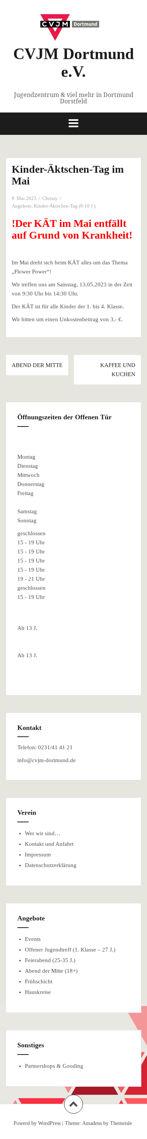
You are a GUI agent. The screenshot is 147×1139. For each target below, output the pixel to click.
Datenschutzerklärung (51, 865)
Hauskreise (38, 992)
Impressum (38, 855)
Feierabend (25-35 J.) (50, 960)
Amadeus (92, 1123)
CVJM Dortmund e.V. (73, 62)
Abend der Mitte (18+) (51, 971)
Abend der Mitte (37, 365)
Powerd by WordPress (37, 1123)
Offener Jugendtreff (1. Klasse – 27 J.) (70, 950)
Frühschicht (38, 981)
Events (33, 939)
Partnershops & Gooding (54, 1066)
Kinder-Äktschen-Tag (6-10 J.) (64, 206)
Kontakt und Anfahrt (49, 844)
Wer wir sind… (42, 833)
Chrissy (50, 198)
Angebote (22, 206)
